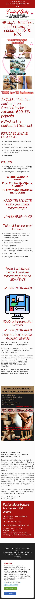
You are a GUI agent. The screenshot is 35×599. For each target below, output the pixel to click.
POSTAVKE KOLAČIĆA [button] (12, 582)
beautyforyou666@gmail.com (19, 4)
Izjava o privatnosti (11, 585)
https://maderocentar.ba (23, 356)
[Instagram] (16, 6)
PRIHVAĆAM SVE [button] (11, 588)
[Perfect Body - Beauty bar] (17, 13)
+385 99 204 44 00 (18, 1)
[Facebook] (19, 6)
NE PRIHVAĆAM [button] (10, 593)
